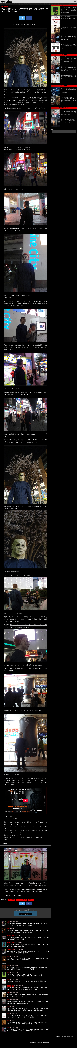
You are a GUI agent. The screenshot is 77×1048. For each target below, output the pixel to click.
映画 (7, 6)
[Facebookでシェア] (29, 18)
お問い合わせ (67, 1036)
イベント (9, 935)
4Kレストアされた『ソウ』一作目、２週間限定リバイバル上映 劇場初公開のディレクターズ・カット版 (68, 27)
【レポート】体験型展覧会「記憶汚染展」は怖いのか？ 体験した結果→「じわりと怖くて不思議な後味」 (68, 121)
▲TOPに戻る (73, 1036)
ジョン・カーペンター (21, 899)
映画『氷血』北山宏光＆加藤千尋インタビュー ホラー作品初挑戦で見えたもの (68, 77)
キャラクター (12, 899)
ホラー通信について (59, 1036)
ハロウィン (31, 899)
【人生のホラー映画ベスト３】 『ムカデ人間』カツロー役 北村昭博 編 (26, 981)
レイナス (12, 14)
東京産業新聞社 (38, 1042)
